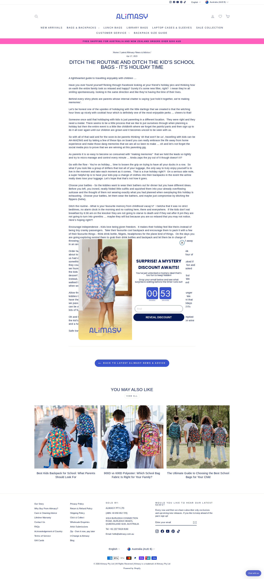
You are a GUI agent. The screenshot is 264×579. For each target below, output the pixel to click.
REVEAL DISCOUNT (159, 317)
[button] (253, 573)
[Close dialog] (182, 242)
